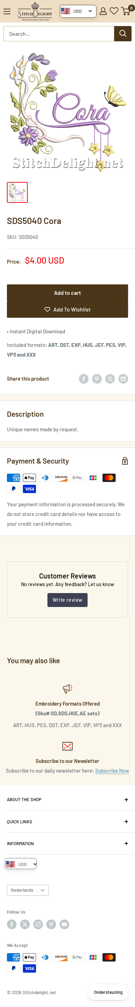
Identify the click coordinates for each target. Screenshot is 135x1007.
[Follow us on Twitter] (25, 924)
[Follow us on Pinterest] (51, 924)
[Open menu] (6, 11)
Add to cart (67, 292)
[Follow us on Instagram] (38, 924)
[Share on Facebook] (84, 378)
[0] (126, 11)
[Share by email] (123, 378)
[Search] (123, 33)
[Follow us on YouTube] (64, 924)
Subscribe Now (112, 770)
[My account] (103, 11)
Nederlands (22, 890)
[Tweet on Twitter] (110, 378)
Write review (67, 600)
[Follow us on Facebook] (12, 924)
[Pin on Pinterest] (97, 378)
